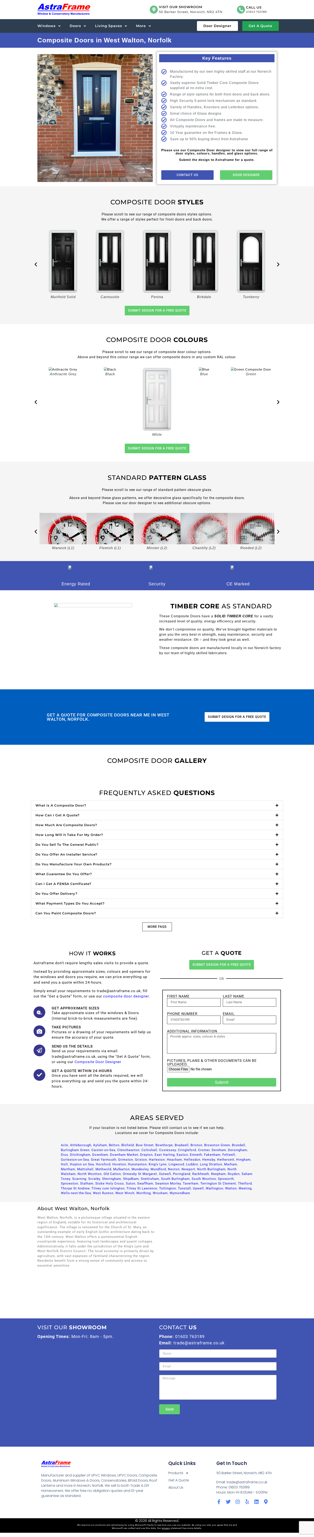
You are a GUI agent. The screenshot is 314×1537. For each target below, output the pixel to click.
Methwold (103, 1169)
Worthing (143, 1193)
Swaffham (145, 1183)
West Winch (124, 1193)
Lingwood (176, 1164)
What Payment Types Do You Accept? (70, 903)
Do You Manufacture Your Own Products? (73, 864)
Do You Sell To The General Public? (67, 845)
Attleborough (80, 1145)
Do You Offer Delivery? (56, 894)
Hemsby (208, 1160)
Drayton (146, 1155)
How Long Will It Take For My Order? (69, 835)
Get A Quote (178, 1480)
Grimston (125, 1160)
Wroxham (160, 1193)
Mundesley (140, 1169)
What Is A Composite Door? (60, 805)
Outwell (165, 1174)
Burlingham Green (75, 1150)
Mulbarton (121, 1169)
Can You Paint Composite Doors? (65, 913)
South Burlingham (175, 1179)
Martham (68, 1169)
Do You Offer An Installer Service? (66, 854)
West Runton (103, 1193)
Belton (114, 1145)
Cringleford (187, 1150)
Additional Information (192, 1031)
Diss (64, 1155)
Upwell (198, 1188)
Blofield (127, 1145)
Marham (230, 1164)
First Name (178, 996)
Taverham (190, 1183)
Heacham (174, 1160)
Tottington (167, 1188)
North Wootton (90, 1174)
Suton (130, 1183)
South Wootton (204, 1179)
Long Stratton (211, 1164)
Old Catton (112, 1174)
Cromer (204, 1150)
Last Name (233, 996)
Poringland (181, 1174)
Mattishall (85, 1169)
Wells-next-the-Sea (76, 1193)
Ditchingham (80, 1155)
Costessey (167, 1150)
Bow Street (145, 1145)
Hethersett (225, 1160)
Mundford (158, 1169)
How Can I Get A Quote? (57, 815)
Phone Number (182, 1014)
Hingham (243, 1160)
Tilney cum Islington (108, 1188)
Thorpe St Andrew (75, 1188)
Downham (100, 1155)
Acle (64, 1145)
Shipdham (131, 1179)
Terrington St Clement (218, 1183)
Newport (188, 1169)
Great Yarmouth (103, 1160)
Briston (196, 1145)
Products (175, 1473)
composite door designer (126, 996)
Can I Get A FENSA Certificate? (63, 884)
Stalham (86, 1183)
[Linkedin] (256, 1501)
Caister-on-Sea (103, 1150)
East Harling (165, 1155)
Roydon (234, 1174)
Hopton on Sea (82, 1164)
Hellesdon (192, 1160)
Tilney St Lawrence (141, 1188)
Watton (231, 1188)
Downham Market (124, 1155)
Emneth (196, 1155)
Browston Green (217, 1145)
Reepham (218, 1174)
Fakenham (212, 1155)
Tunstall (184, 1188)
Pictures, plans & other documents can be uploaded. (212, 1062)
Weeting (245, 1188)
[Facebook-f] (218, 1501)
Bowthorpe (164, 1145)
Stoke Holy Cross (109, 1183)
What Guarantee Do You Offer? (63, 874)
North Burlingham (211, 1169)
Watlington (214, 1188)
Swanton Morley (168, 1183)
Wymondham (180, 1193)
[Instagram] (237, 1501)
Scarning (79, 1179)
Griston (141, 1160)
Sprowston (69, 1183)
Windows (46, 26)
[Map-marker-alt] (265, 1501)
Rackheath (200, 1174)
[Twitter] (228, 1501)
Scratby (94, 1179)
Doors (75, 26)
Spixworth (226, 1179)
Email (229, 1014)
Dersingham (237, 1150)
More (141, 26)
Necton (174, 1169)
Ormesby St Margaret (140, 1174)
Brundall (238, 1145)
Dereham (219, 1150)
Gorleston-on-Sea (75, 1160)
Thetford (245, 1183)
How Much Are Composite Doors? (66, 825)
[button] (35, 264)
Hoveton (119, 1164)
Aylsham (100, 1145)
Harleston (157, 1160)
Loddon (192, 1164)
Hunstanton (137, 1164)
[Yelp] (247, 1501)
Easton (182, 1155)
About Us (175, 1487)
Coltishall (149, 1150)
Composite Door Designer (98, 1062)
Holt (64, 1164)
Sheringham (111, 1179)
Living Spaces (108, 26)
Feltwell (228, 1155)
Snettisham (150, 1179)
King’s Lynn (158, 1164)
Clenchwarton (128, 1150)
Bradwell (182, 1145)
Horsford (103, 1164)
